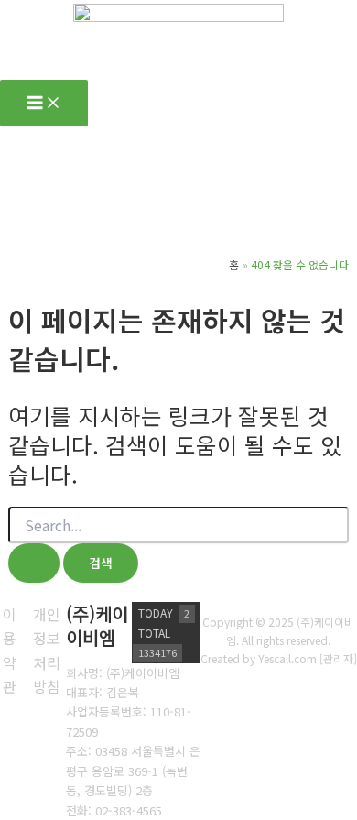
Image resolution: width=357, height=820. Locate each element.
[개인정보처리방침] (47, 650)
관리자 (338, 658)
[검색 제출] (34, 563)
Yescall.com (287, 658)
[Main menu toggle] (44, 103)
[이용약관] (9, 650)
